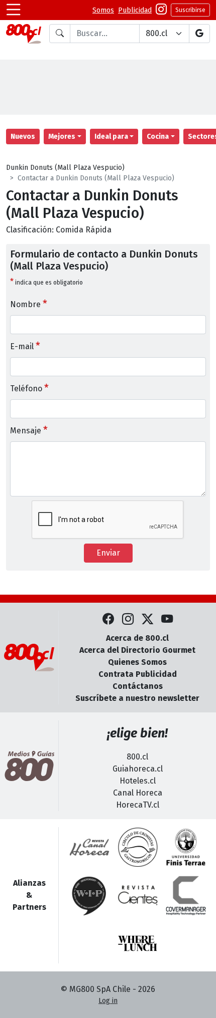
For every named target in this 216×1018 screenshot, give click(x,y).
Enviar (108, 553)
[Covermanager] (186, 895)
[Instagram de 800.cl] (128, 619)
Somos (103, 10)
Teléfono (29, 388)
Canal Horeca (137, 793)
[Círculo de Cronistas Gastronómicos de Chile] (138, 847)
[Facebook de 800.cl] (108, 619)
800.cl (137, 756)
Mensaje (29, 430)
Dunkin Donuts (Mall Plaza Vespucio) (65, 167)
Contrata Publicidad (137, 674)
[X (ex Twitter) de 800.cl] (147, 619)
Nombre (28, 304)
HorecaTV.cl (137, 805)
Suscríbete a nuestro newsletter (137, 698)
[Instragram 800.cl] (161, 10)
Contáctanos (138, 686)
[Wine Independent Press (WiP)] (89, 895)
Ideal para (111, 136)
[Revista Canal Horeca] (89, 847)
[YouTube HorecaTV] (167, 619)
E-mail (25, 346)
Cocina (158, 136)
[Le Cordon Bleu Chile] (186, 847)
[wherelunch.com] (138, 943)
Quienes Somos (137, 662)
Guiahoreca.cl (138, 769)
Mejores (61, 136)
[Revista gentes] (138, 895)
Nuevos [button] (23, 136)
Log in (108, 1000)
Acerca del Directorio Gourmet (137, 650)
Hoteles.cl (138, 781)
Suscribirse (190, 10)
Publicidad (135, 10)
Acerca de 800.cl (137, 638)
